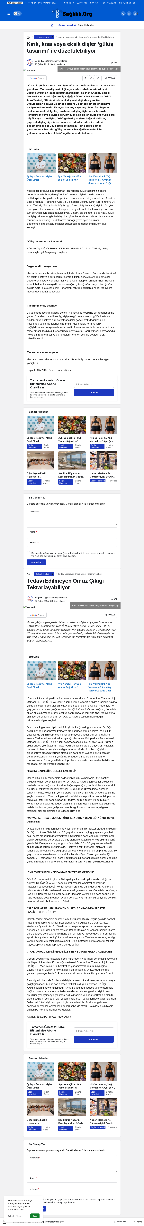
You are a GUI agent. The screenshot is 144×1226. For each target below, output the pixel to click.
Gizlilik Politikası (14, 1216)
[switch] (17, 13)
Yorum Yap (121, 1222)
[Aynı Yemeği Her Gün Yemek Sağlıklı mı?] (72, 169)
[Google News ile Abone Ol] (37, 78)
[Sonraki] (29, 3)
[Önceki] (25, 3)
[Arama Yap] (123, 13)
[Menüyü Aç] (9, 13)
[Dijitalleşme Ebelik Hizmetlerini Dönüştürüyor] (40, 468)
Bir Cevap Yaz (37, 497)
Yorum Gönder (36, 562)
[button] (129, 13)
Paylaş (139, 1222)
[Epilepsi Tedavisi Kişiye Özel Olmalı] (41, 169)
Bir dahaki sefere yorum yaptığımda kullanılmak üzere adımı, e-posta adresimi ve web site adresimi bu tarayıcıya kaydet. (72, 554)
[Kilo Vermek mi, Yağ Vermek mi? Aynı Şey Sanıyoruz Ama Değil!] (102, 169)
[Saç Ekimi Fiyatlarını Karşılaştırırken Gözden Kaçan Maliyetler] (72, 468)
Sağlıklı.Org (41, 61)
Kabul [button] (35, 1216)
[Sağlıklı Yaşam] (72, 13)
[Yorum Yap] (85, 78)
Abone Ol (94, 393)
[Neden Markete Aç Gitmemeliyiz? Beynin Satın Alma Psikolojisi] (103, 468)
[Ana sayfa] (51, 25)
